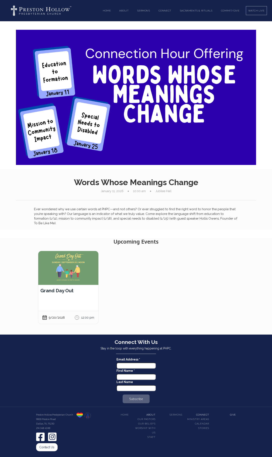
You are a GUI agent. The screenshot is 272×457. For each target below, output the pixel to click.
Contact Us (46, 447)
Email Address (128, 359)
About (151, 414)
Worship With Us (145, 430)
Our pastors (146, 419)
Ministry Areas (198, 419)
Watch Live (256, 10)
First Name (125, 370)
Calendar (202, 423)
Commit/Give (230, 10)
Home (107, 10)
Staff (151, 437)
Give (233, 414)
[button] (124, 10)
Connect (202, 414)
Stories (203, 428)
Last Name (124, 382)
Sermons (176, 414)
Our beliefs (147, 423)
